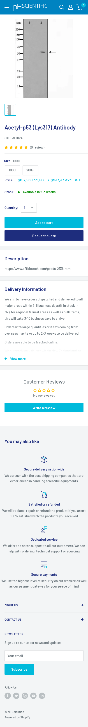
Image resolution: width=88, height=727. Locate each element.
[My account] (70, 7)
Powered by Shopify (17, 717)
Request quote (44, 235)
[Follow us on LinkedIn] (42, 696)
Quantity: (11, 208)
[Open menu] (7, 7)
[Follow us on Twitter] (16, 696)
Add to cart (44, 222)
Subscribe (19, 669)
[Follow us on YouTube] (33, 696)
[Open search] (61, 7)
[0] (80, 7)
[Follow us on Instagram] (25, 696)
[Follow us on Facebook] (8, 696)
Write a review (44, 407)
